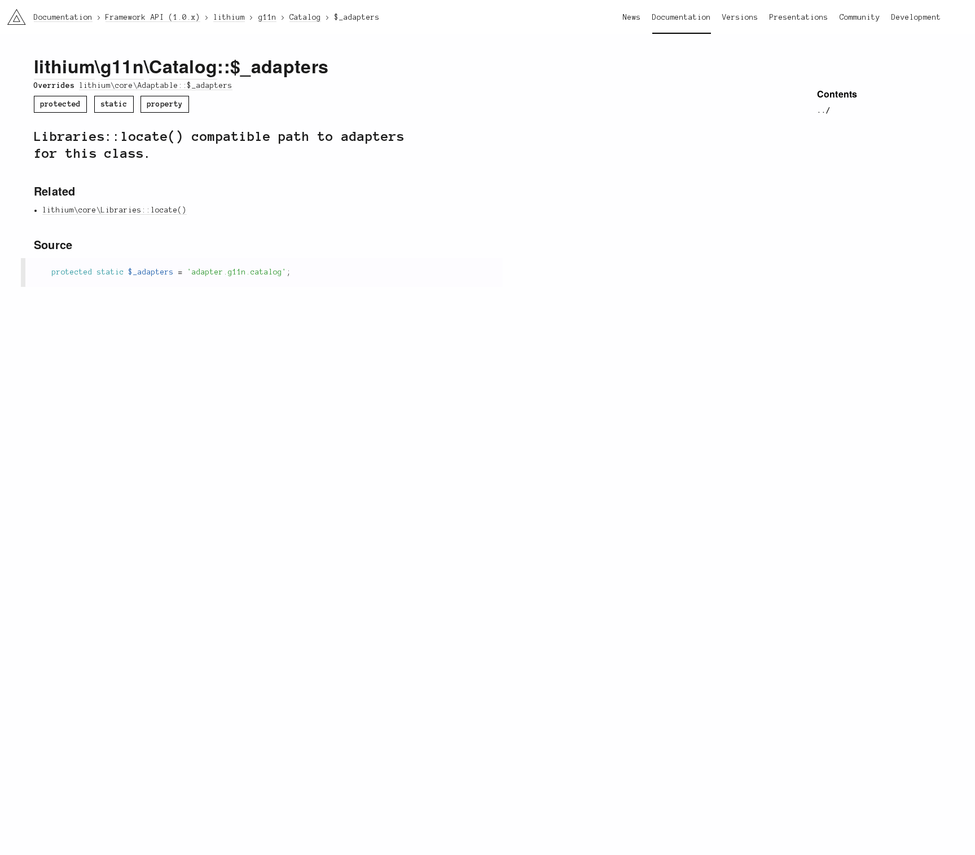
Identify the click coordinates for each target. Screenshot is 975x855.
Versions (740, 17)
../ (824, 110)
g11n (122, 66)
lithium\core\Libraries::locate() (114, 210)
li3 (12, 14)
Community (860, 17)
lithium (64, 66)
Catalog (183, 66)
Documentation (681, 17)
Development (916, 17)
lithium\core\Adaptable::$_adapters (155, 86)
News (632, 17)
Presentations (799, 17)
